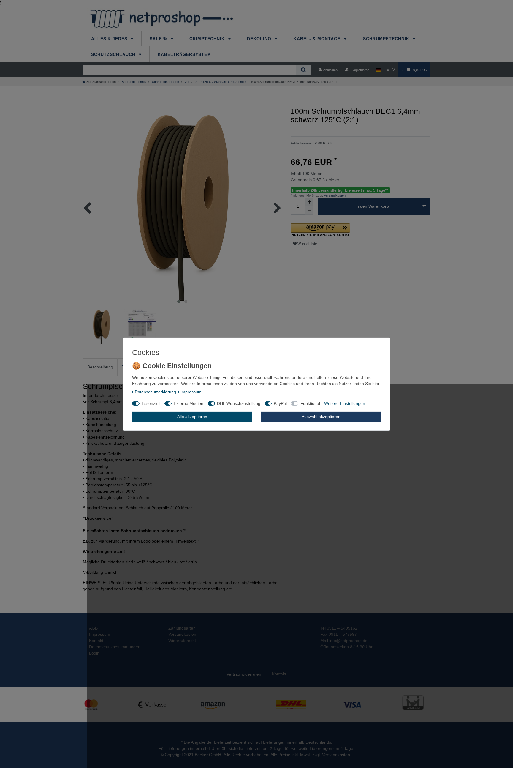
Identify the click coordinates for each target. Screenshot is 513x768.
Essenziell (151, 403)
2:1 (186, 81)
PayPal (280, 403)
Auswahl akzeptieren (321, 416)
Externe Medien (188, 403)
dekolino (260, 38)
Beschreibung (100, 367)
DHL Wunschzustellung (238, 403)
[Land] (378, 69)
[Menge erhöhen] (309, 202)
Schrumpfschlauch (165, 81)
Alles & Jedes (110, 38)
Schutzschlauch (114, 54)
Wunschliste (307, 244)
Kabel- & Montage (318, 38)
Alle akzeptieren (192, 416)
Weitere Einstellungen (344, 403)
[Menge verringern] (309, 210)
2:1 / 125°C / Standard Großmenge (220, 81)
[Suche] (303, 70)
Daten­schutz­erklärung (155, 391)
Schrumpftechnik (387, 38)
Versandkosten (334, 195)
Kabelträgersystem (184, 54)
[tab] (100, 367)
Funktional (310, 403)
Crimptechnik (207, 38)
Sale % (159, 38)
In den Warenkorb (372, 206)
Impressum (191, 391)
